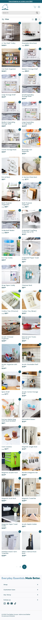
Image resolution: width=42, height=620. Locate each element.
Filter (7, 19)
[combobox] (21, 13)
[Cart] (35, 7)
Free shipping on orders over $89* (21, 1)
